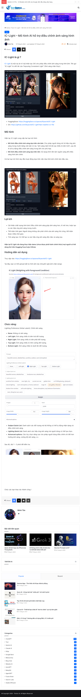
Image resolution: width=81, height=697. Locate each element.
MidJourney (9, 657)
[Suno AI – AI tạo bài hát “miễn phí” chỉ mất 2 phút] (10, 595)
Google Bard (10, 654)
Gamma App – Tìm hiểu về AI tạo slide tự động (32, 583)
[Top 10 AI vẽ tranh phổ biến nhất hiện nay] (10, 603)
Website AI (9, 664)
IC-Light (8, 64)
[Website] (18, 513)
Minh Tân (10, 44)
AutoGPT (8, 667)
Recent (60, 576)
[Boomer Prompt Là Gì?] (65, 540)
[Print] (28, 500)
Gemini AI (9, 645)
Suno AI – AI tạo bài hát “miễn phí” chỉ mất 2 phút (33, 592)
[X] (19, 49)
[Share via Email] (24, 49)
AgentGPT (9, 673)
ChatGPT (9, 639)
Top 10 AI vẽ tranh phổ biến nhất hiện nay (30, 601)
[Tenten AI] (15, 7)
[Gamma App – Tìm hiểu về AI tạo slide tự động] (10, 586)
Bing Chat (9, 661)
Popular (21, 576)
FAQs (7, 651)
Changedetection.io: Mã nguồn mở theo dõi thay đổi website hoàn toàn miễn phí (32, 2)
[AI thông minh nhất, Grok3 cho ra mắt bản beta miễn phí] (41, 540)
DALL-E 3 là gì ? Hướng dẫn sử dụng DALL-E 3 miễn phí (35, 618)
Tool (12, 28)
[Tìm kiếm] (79, 8)
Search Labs (10, 679)
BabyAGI (8, 670)
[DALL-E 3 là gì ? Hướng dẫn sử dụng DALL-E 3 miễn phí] (10, 621)
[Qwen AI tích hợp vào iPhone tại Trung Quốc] (16, 540)
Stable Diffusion (11, 683)
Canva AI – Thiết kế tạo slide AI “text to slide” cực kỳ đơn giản (37, 609)
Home (8, 28)
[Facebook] (14, 49)
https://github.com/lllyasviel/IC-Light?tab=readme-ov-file (32, 125)
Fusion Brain (10, 676)
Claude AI (9, 648)
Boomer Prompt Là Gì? (62, 548)
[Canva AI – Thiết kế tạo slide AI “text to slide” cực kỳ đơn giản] (10, 612)
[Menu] (2, 8)
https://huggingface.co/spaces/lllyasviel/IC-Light (37, 121)
